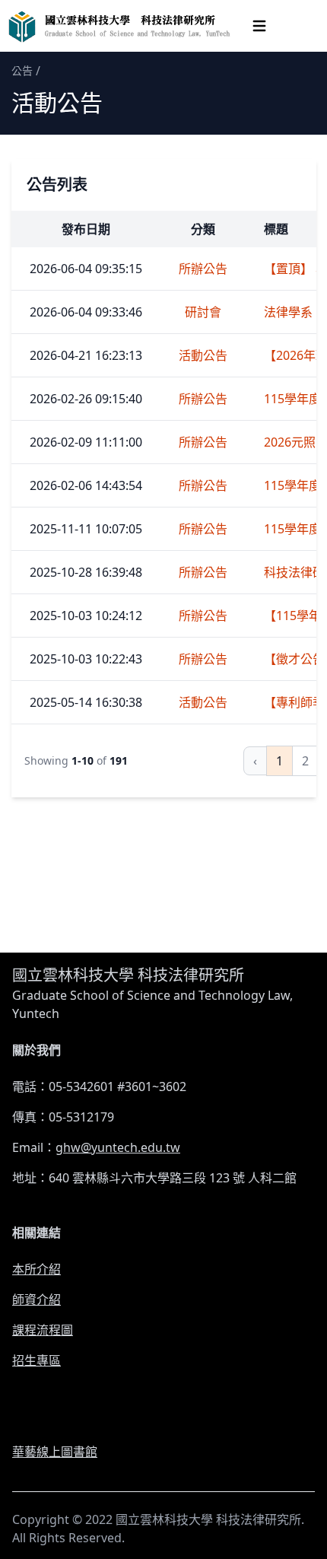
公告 (22, 70)
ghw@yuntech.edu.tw (118, 1147)
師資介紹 (36, 1299)
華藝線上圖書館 (54, 1451)
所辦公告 (203, 268)
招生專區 (36, 1360)
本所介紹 (36, 1269)
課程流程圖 (42, 1330)
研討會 (203, 312)
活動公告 (203, 355)
